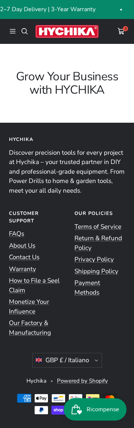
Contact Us (24, 257)
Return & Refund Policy (98, 243)
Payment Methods (87, 288)
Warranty (22, 269)
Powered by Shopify (82, 380)
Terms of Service (97, 226)
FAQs (16, 233)
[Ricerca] (24, 31)
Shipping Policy (96, 271)
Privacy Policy (94, 259)
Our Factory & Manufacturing (30, 328)
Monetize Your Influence (29, 306)
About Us (22, 245)
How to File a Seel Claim (34, 285)
